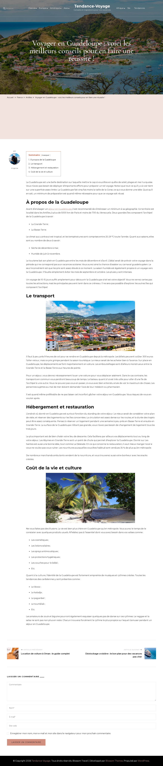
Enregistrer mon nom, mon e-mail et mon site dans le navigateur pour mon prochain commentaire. (60, 733)
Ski (128, 8)
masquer (45, 155)
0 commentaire (94, 74)
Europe (42, 8)
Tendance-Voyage (92, 6)
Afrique (120, 8)
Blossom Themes (114, 761)
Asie (66, 8)
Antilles (76, 37)
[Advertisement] (81, 118)
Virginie (14, 168)
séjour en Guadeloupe (60, 209)
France (32, 8)
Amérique (55, 8)
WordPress (143, 761)
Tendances (139, 8)
